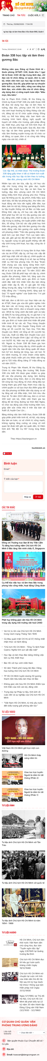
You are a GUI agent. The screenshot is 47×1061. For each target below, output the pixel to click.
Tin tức (21, 15)
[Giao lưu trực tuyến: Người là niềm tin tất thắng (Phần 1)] (12, 795)
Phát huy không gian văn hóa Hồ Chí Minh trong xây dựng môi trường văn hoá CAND (22, 621)
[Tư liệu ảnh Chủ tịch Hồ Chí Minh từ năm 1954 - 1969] (23, 902)
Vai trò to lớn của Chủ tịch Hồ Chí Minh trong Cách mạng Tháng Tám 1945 (22, 632)
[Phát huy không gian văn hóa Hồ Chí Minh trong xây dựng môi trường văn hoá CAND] (23, 603)
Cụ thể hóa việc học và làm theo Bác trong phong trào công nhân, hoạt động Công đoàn (23, 584)
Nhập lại (27, 497)
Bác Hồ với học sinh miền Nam (18, 663)
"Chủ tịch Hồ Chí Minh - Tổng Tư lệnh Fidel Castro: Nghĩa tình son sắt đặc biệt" (24, 648)
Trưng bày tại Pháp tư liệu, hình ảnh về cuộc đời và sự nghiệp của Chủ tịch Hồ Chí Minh (24, 695)
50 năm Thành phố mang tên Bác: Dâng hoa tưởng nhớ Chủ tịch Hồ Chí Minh (22, 669)
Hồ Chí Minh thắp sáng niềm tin (32, 756)
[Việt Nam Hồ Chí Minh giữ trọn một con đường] (23, 730)
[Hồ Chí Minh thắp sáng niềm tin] (12, 761)
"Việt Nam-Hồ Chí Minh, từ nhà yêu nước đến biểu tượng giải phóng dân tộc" (23, 704)
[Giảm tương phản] (44, 49)
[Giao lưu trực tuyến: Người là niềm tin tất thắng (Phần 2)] (12, 778)
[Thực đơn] (43, 15)
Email (7, 469)
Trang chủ (9, 15)
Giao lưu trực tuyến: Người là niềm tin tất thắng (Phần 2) (33, 775)
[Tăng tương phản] (42, 49)
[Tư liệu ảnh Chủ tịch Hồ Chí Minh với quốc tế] (23, 865)
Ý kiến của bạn (11, 479)
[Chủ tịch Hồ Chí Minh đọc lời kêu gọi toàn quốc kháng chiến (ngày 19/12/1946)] (10, 962)
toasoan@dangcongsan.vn (26, 1054)
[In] (38, 49)
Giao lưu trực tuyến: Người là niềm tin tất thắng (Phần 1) (33, 792)
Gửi (39, 497)
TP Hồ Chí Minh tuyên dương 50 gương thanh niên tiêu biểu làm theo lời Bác (22, 677)
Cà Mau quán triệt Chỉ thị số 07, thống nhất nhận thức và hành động (24, 640)
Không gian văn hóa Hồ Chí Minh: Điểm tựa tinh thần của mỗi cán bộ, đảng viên (24, 685)
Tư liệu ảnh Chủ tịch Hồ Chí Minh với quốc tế (23, 883)
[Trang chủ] (23, 5)
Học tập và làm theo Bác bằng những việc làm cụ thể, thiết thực (24, 656)
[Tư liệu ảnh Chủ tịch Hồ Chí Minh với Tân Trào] (23, 824)
